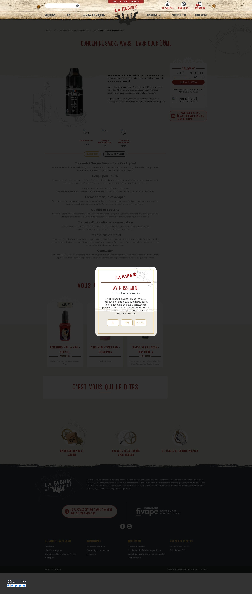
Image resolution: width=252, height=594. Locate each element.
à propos (134, 1)
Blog (125, 1)
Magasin (117, 1)
